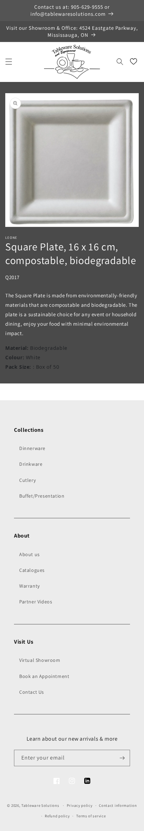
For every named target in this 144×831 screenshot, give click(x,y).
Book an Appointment (44, 676)
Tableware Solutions (40, 805)
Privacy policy (80, 805)
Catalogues (32, 570)
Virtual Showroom (39, 660)
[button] (8, 61)
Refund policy (57, 815)
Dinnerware (32, 448)
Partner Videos (35, 601)
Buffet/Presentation (41, 496)
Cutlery (27, 480)
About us (29, 554)
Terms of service (91, 815)
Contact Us (31, 692)
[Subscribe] (122, 758)
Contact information (118, 805)
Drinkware (30, 464)
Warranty (29, 586)
